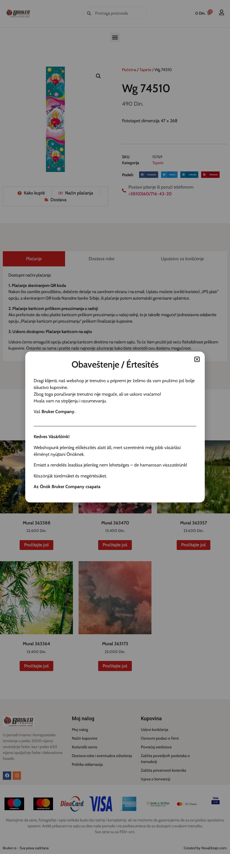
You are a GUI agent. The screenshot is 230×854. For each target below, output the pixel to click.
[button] (197, 359)
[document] (115, 427)
